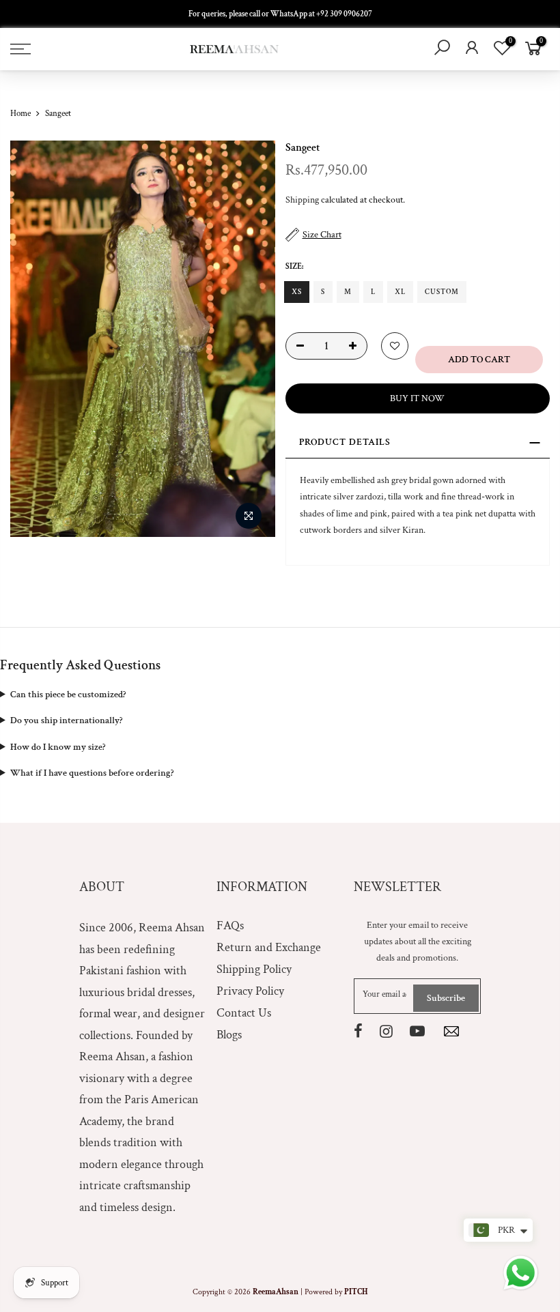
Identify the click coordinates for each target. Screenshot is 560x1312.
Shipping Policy (254, 969)
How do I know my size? (57, 747)
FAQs (230, 925)
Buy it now (417, 398)
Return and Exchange (268, 947)
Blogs (229, 1035)
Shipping (302, 200)
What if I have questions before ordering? (91, 773)
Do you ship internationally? (66, 720)
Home (20, 113)
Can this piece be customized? (68, 694)
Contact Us (243, 1013)
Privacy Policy (250, 991)
